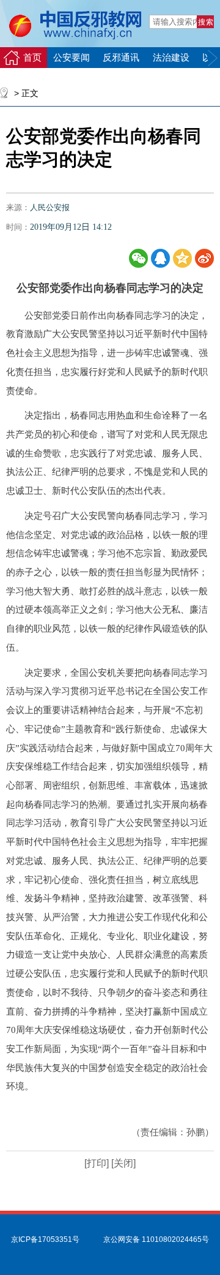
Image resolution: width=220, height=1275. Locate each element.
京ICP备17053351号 (45, 1239)
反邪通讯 (121, 57)
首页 (32, 57)
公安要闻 (71, 57)
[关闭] (122, 1163)
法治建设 (171, 57)
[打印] (96, 1163)
